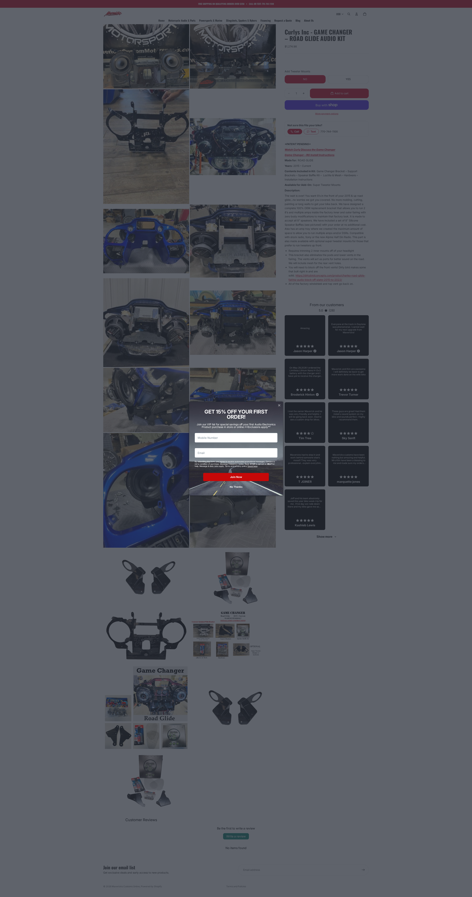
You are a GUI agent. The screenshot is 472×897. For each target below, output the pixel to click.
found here (252, 466)
